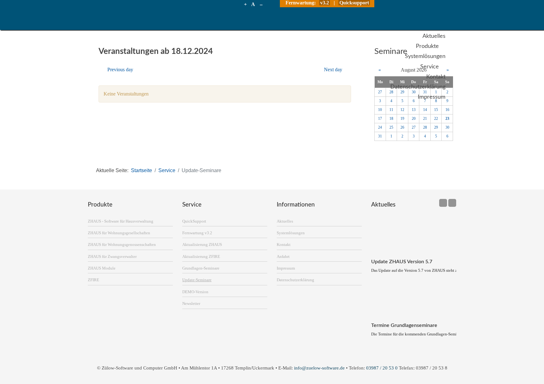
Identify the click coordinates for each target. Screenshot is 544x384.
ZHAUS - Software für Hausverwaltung (120, 221)
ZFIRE (93, 280)
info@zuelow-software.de (319, 367)
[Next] (452, 203)
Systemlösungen (291, 233)
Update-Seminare (197, 280)
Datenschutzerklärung (295, 280)
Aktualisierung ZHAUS (202, 244)
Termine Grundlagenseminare (404, 325)
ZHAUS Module (102, 268)
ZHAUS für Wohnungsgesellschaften (119, 233)
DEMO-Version (195, 292)
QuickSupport (194, 221)
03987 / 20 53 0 (382, 367)
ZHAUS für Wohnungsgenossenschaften (122, 244)
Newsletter (191, 303)
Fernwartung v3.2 (197, 233)
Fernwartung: (301, 2)
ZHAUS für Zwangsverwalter (112, 256)
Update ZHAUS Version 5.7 (401, 261)
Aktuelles (285, 221)
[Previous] (443, 203)
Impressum (286, 268)
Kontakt (284, 244)
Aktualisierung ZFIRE (201, 256)
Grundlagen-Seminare (200, 268)
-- (261, 4)
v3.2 (324, 2)
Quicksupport (354, 2)
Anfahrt (283, 256)
